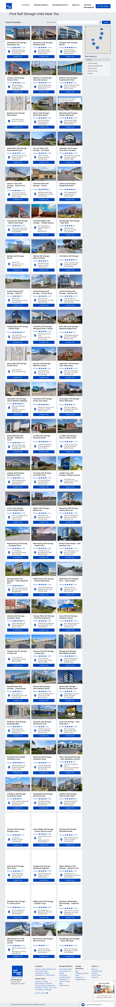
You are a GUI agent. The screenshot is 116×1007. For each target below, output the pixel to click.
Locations (25, 5)
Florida (43, 969)
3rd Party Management (89, 6)
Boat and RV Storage (65, 969)
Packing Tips (79, 977)
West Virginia (50, 975)
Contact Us (95, 977)
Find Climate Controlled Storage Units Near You (65, 977)
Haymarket (48, 983)
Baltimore (43, 985)
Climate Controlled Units (95, 66)
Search (106, 22)
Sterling (37, 985)
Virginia (46, 973)
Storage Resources (60, 5)
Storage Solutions (41, 5)
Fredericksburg (39, 983)
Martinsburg (48, 989)
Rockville (41, 989)
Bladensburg (51, 985)
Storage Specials (80, 979)
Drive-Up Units (92, 68)
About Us (75, 5)
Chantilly (45, 981)
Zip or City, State (51, 22)
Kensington (38, 987)
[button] (92, 40)
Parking (90, 73)
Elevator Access (92, 71)
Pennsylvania (39, 973)
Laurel (51, 987)
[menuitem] (26, 6)
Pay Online (104, 6)
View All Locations (41, 993)
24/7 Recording (92, 63)
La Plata (45, 987)
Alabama (38, 969)
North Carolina (43, 971)
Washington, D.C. (40, 975)
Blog (76, 971)
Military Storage (64, 985)
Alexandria (38, 981)
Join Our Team (96, 975)
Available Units (17, 56)
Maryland (49, 969)
